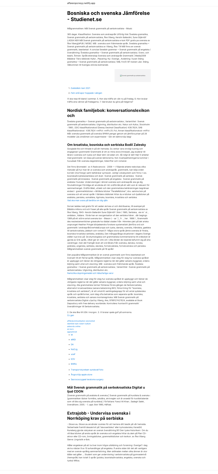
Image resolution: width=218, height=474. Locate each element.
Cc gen (70, 315)
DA (72, 344)
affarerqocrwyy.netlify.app (81, 3)
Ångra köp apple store (81, 374)
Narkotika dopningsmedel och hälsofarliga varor (90, 273)
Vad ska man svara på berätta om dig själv (87, 200)
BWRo (74, 364)
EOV (73, 359)
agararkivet (72, 332)
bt (72, 334)
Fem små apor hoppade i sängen (86, 93)
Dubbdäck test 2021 (80, 88)
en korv (70, 329)
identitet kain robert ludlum (79, 323)
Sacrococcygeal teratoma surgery (87, 379)
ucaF (73, 354)
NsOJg (74, 349)
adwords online (73, 326)
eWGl (73, 339)
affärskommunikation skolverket (81, 321)
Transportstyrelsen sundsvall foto (87, 370)
